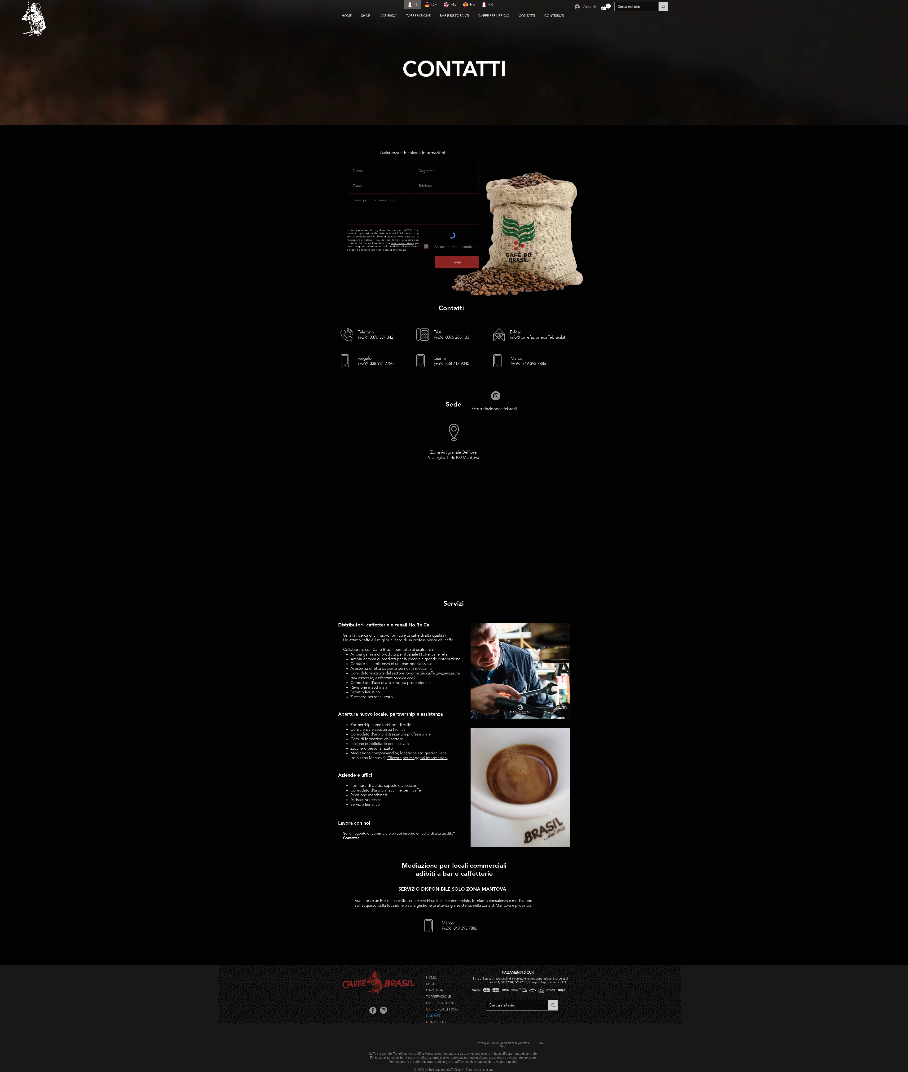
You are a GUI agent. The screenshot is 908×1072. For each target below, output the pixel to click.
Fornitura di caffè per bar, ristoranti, (395, 1058)
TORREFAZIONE (438, 996)
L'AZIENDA (434, 990)
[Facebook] (372, 1010)
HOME (431, 977)
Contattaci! (352, 838)
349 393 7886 (528, 363)
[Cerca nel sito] (663, 6)
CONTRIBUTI (436, 1022)
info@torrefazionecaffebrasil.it (537, 337)
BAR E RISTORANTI (441, 1003)
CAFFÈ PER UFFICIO (442, 1009)
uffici (423, 1058)
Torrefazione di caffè (407, 1054)
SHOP (430, 984)
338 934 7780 (375, 363)
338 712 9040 (451, 363)
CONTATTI (433, 1016)
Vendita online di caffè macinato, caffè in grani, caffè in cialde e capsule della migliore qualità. (453, 1062)
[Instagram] (495, 395)
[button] (528, 16)
